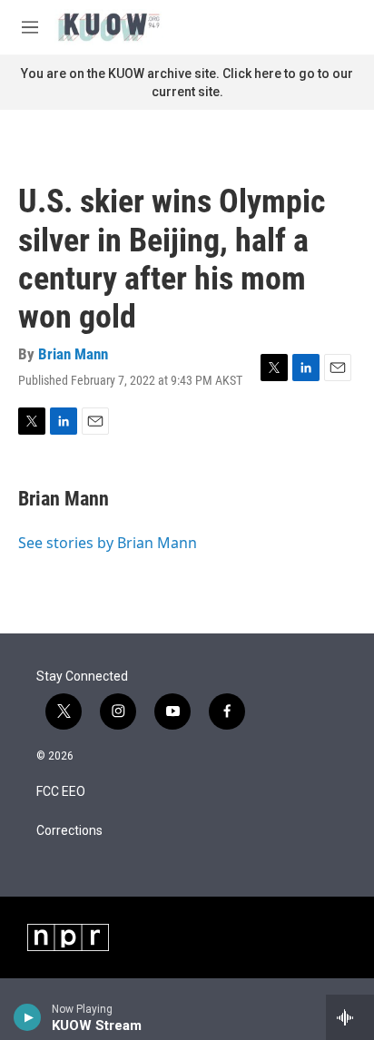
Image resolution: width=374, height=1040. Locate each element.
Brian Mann (73, 354)
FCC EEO (60, 792)
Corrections (69, 831)
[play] (27, 1017)
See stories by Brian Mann (107, 543)
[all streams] (350, 1017)
